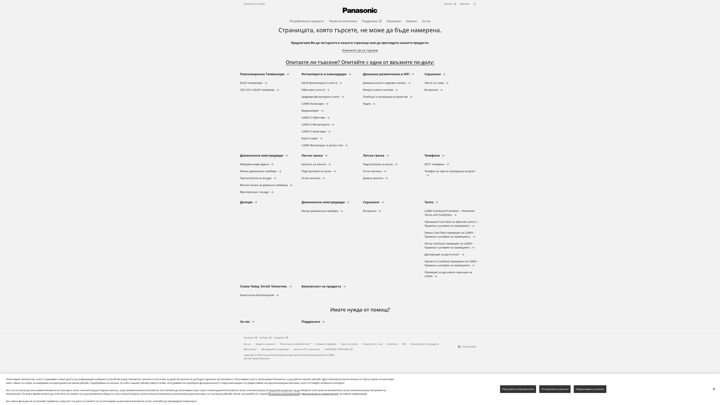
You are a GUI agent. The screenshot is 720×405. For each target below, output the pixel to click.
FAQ (404, 344)
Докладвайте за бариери (275, 349)
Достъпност (250, 349)
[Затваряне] (714, 389)
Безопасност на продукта (425, 344)
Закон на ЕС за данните (307, 349)
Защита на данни (265, 344)
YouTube (263, 337)
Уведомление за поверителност (320, 393)
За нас (247, 344)
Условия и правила (325, 344)
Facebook (249, 337)
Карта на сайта (349, 344)
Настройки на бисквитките (518, 389)
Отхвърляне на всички (554, 389)
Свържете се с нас (372, 344)
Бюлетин (392, 344)
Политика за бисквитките (284, 393)
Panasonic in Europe (254, 3)
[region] (360, 389)
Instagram (279, 337)
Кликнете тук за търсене (360, 50)
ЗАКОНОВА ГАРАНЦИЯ (337, 349)
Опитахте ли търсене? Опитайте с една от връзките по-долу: (360, 62)
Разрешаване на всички (590, 389)
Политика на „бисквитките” (295, 344)
